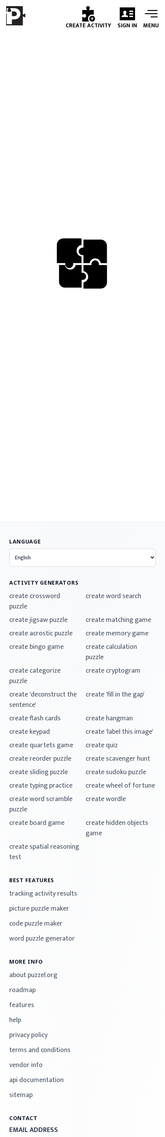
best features (31, 880)
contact (23, 1118)
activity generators (43, 582)
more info (26, 961)
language (25, 541)
